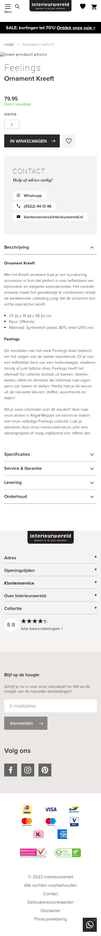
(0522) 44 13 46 (37, 206)
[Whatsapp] (90, 925)
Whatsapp (33, 196)
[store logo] (50, 6)
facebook (10, 770)
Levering (13, 482)
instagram (27, 770)
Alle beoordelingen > (42, 628)
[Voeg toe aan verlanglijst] (68, 140)
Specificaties (17, 454)
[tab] (50, 247)
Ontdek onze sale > (76, 27)
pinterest (44, 770)
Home (9, 44)
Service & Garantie (23, 468)
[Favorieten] (83, 6)
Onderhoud (15, 496)
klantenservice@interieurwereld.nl (53, 217)
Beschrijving (16, 247)
